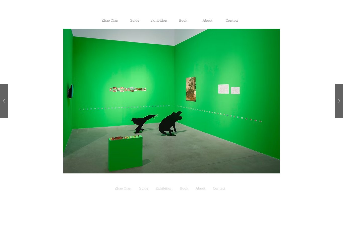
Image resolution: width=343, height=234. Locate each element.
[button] (171, 101)
